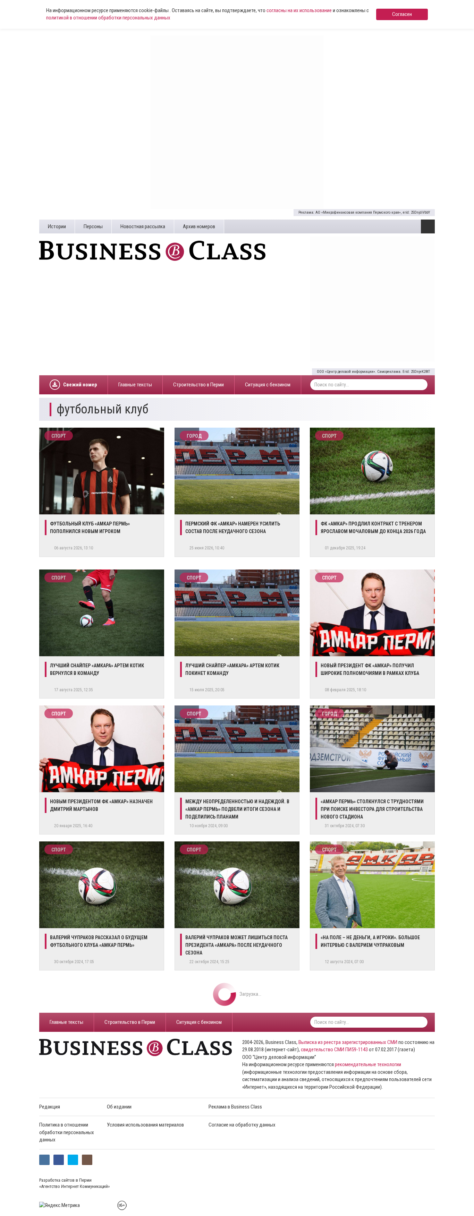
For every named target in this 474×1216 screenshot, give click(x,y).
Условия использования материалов (145, 1125)
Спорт (58, 436)
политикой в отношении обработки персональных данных (108, 18)
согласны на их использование (299, 10)
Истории (57, 226)
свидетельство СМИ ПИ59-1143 (334, 1049)
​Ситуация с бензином (267, 385)
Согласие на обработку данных (242, 1125)
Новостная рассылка (142, 226)
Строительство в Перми (198, 385)
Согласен (402, 14)
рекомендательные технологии (368, 1064)
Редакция (49, 1107)
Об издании (119, 1107)
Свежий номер (80, 385)
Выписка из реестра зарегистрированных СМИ (347, 1042)
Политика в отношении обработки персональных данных (66, 1132)
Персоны (93, 226)
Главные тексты (135, 385)
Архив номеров (199, 226)
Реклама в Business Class (235, 1107)
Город (194, 436)
